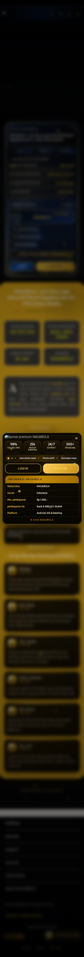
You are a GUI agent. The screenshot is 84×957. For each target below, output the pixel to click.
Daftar (60, 468)
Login (23, 468)
